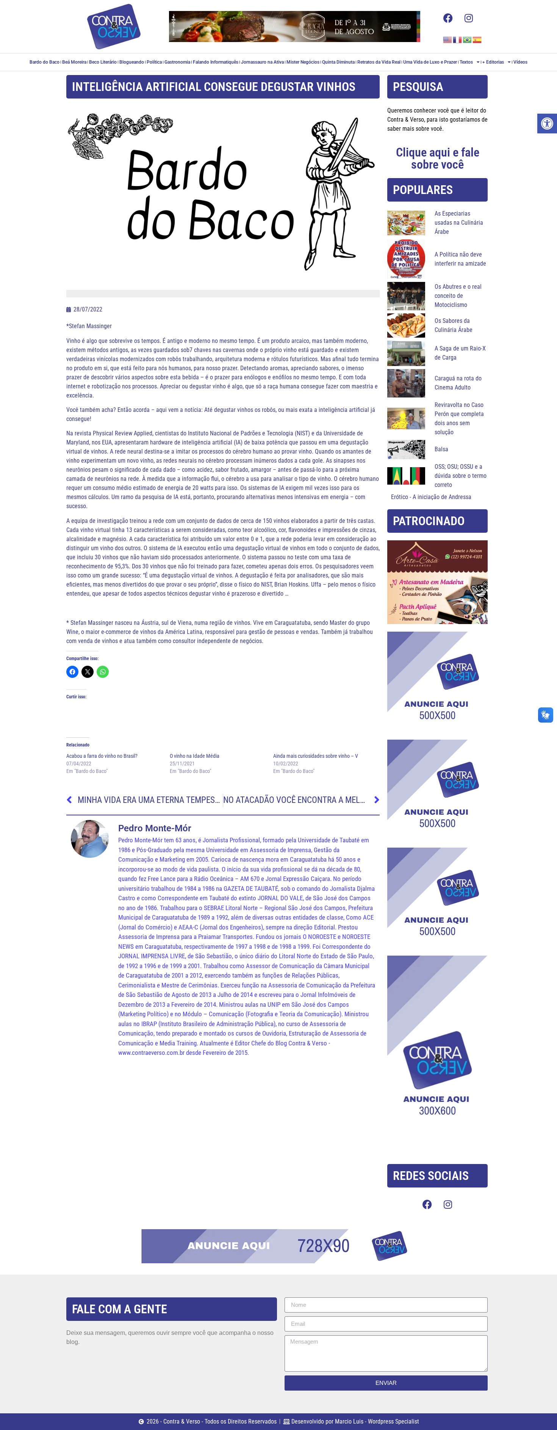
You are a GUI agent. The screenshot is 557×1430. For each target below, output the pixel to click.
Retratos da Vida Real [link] (379, 62)
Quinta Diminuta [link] (338, 62)
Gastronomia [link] (177, 62)
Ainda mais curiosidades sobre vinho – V (315, 756)
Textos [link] (466, 62)
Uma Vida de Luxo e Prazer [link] (430, 62)
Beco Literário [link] (103, 62)
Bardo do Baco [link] (44, 62)
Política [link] (154, 62)
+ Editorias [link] (493, 62)
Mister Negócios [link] (302, 62)
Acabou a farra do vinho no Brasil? (102, 756)
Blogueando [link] (131, 62)
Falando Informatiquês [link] (215, 62)
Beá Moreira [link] (74, 62)
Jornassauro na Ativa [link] (262, 62)
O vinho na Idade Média (194, 756)
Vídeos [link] (520, 62)
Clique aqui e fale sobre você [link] (437, 158)
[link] (547, 123)
